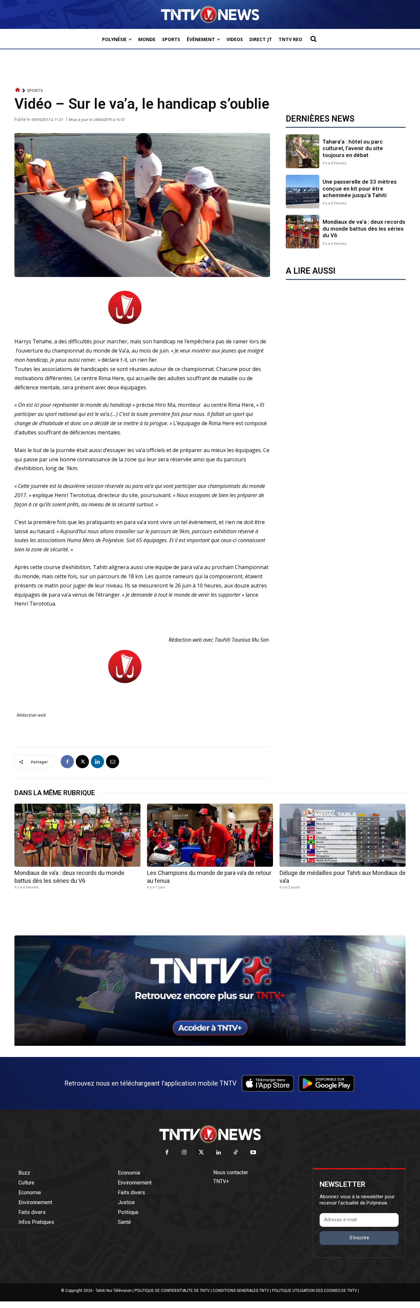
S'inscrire (359, 1238)
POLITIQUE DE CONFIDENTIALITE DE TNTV (172, 1290)
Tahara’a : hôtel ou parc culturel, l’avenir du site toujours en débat (353, 148)
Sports (35, 90)
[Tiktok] (236, 1153)
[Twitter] (202, 1153)
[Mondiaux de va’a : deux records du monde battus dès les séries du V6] (302, 231)
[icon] (17, 90)
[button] (313, 39)
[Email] (112, 761)
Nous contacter (230, 1172)
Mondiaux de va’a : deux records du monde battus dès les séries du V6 (364, 228)
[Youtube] (253, 1153)
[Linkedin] (97, 761)
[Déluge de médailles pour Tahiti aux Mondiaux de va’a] (343, 835)
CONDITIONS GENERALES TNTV (241, 1290)
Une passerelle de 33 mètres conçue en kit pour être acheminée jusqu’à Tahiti (360, 188)
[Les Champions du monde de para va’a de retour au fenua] (210, 835)
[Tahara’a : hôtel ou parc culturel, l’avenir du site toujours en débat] (302, 151)
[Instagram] (184, 1153)
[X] (82, 761)
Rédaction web (31, 715)
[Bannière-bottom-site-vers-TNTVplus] (210, 1044)
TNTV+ (221, 1181)
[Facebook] (67, 761)
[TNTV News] (210, 1134)
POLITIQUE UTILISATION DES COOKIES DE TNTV (314, 1290)
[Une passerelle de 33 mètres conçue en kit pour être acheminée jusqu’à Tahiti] (302, 191)
